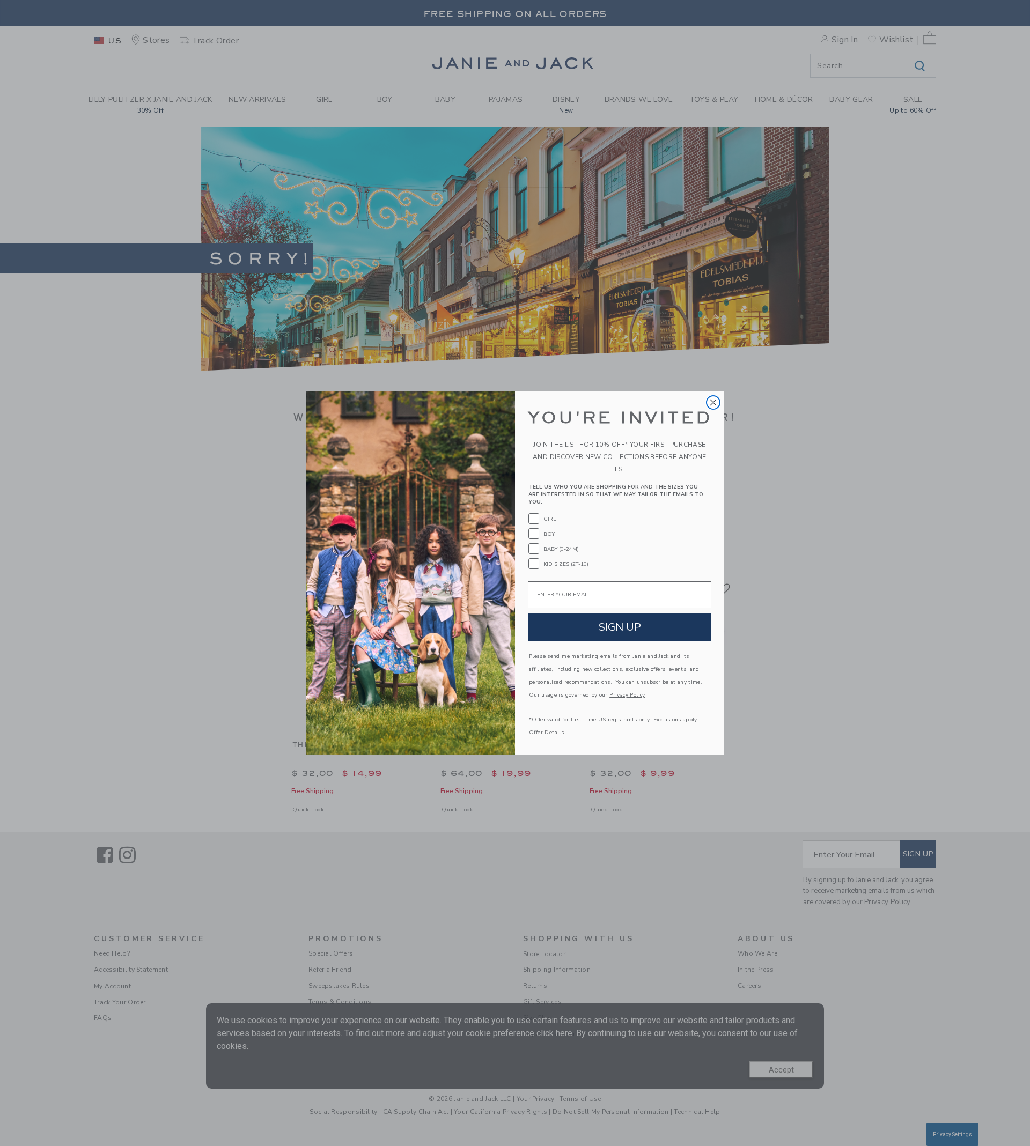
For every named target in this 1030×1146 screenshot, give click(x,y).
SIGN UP (620, 627)
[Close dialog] (713, 402)
